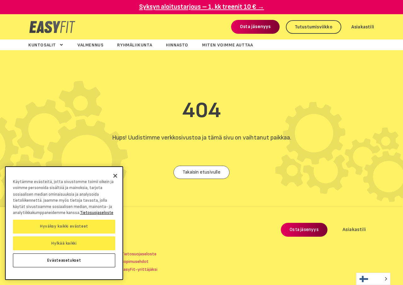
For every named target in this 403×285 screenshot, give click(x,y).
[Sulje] (115, 176)
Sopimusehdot (135, 261)
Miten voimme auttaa (227, 45)
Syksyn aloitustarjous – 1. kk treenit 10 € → (201, 7)
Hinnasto (177, 45)
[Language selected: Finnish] (373, 279)
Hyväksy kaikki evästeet (64, 226)
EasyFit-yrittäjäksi (139, 269)
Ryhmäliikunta (134, 45)
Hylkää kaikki (64, 243)
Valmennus (90, 45)
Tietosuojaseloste (138, 254)
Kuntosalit (42, 45)
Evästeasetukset (64, 260)
